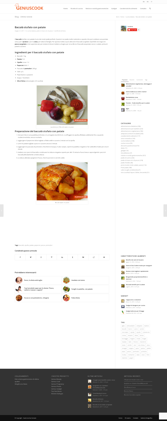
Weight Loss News (21, 384)
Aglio (127, 108)
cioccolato (125, 332)
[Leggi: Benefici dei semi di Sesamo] (123, 261)
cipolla (132, 332)
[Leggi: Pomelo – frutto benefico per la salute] (123, 104)
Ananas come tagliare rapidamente (137, 271)
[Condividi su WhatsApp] (41, 257)
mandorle (143, 342)
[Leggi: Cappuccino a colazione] (123, 301)
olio (135, 345)
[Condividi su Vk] (83, 257)
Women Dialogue (57, 394)
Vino (148, 355)
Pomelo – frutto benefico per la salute (138, 103)
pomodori (49, 245)
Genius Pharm (56, 386)
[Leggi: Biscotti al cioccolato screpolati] (90, 406)
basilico (146, 326)
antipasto (139, 326)
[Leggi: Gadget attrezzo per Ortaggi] (123, 312)
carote (142, 329)
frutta (138, 338)
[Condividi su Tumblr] (72, 257)
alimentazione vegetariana (130, 131)
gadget (123, 151)
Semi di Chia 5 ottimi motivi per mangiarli (139, 265)
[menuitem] (144, 1)
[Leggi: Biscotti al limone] (90, 400)
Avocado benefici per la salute (135, 284)
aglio (123, 326)
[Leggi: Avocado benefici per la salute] (123, 286)
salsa (138, 355)
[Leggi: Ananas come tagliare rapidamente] (123, 272)
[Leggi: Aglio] (123, 110)
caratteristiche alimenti (129, 136)
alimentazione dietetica (129, 126)
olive (148, 345)
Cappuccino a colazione (133, 300)
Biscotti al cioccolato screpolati (102, 404)
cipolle (26, 245)
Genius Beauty (56, 379)
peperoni (37, 245)
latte (130, 342)
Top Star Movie (56, 391)
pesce (43, 245)
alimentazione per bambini (130, 129)
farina (141, 335)
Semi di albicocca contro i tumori (136, 91)
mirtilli (130, 345)
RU (148, 1)
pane (137, 348)
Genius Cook (55, 381)
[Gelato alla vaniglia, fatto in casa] (165, 210)
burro (130, 329)
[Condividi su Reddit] (93, 257)
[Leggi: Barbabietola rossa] (123, 99)
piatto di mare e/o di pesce (44, 31)
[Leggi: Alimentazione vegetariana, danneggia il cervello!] (123, 85)
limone (135, 342)
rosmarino (131, 355)
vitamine (124, 358)
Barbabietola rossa (132, 97)
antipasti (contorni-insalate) (130, 134)
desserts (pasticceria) (128, 146)
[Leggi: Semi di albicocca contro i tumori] (123, 93)
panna (143, 348)
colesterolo (146, 332)
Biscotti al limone (98, 399)
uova (143, 355)
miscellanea (125, 153)
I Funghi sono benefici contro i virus (104, 380)
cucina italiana (31, 31)
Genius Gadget (56, 389)
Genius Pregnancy (57, 384)
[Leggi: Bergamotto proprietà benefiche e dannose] (123, 278)
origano (131, 348)
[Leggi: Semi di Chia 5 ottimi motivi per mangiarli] (123, 267)
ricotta (124, 355)
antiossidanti (131, 326)
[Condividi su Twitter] (30, 257)
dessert (130, 335)
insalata (124, 342)
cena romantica (126, 138)
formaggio (125, 338)
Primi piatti (124, 168)
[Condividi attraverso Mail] (104, 257)
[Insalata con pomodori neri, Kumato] (2, 210)
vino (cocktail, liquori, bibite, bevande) (134, 172)
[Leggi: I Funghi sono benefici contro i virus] (90, 381)
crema (124, 335)
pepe (123, 351)
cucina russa (125, 143)
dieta (136, 335)
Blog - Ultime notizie (23, 17)
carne (136, 329)
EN (144, 1)
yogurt (131, 358)
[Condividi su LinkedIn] (62, 257)
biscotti (124, 329)
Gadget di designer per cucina (135, 305)
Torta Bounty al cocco (99, 393)
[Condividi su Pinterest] (51, 257)
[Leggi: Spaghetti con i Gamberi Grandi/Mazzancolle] (90, 387)
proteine (144, 351)
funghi (144, 338)
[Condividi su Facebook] (20, 257)
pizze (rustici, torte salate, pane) (132, 165)
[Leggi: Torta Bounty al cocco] (90, 395)
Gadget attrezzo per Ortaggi (135, 311)
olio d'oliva (141, 345)
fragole (132, 338)
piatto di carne (126, 158)
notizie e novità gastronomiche (131, 155)
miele (123, 345)
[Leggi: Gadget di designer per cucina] (123, 307)
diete (122, 148)
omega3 (124, 348)
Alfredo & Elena (61, 31)
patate (31, 245)
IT (151, 1)
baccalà (21, 245)
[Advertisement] (62, 35)
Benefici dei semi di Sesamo (135, 260)
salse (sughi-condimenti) (129, 170)
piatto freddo (125, 163)
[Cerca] (150, 8)
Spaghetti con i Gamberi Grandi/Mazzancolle (136, 383)
